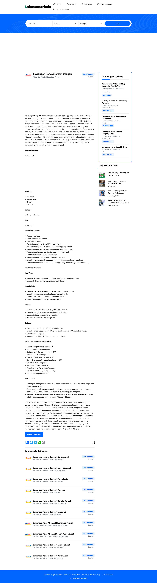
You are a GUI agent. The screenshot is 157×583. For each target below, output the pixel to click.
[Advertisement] (78, 51)
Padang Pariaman (107, 107)
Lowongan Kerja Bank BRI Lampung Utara (112, 133)
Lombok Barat (60, 547)
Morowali (58, 514)
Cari (117, 23)
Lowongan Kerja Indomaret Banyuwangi (51, 457)
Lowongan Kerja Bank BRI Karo (114, 147)
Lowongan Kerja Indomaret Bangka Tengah (52, 501)
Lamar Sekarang (34, 434)
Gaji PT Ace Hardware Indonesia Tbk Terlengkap (118, 201)
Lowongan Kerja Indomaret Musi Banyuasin (52, 468)
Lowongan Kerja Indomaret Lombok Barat (51, 545)
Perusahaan (88, 4)
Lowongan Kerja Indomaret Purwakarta (50, 479)
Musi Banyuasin (60, 470)
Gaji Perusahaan (62, 10)
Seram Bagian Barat (61, 536)
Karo (103, 151)
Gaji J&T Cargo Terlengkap (118, 173)
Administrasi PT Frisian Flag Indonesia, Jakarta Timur (113, 85)
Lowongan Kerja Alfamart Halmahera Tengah (53, 523)
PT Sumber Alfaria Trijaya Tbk (43, 77)
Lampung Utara (106, 138)
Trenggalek (105, 123)
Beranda (59, 4)
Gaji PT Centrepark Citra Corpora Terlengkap (117, 192)
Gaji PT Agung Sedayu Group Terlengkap (117, 182)
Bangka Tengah (60, 503)
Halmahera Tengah (60, 525)
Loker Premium (106, 4)
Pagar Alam (59, 558)
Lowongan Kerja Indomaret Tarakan (49, 490)
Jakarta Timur (106, 92)
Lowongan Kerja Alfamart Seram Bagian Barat (53, 534)
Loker (71, 4)
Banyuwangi (59, 459)
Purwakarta (59, 481)
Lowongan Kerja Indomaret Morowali (49, 512)
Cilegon (57, 77)
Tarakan (58, 492)
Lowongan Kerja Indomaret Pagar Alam (50, 556)
